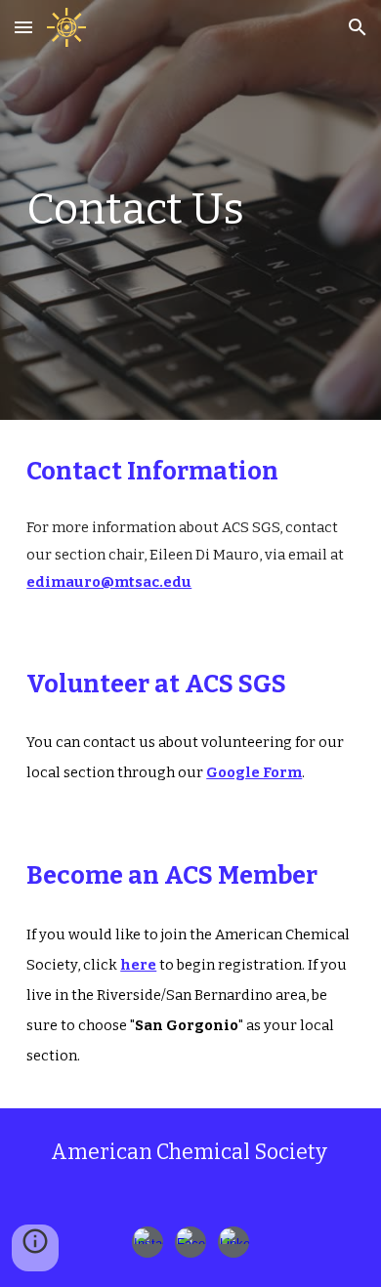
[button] (23, 27)
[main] (190, 210)
